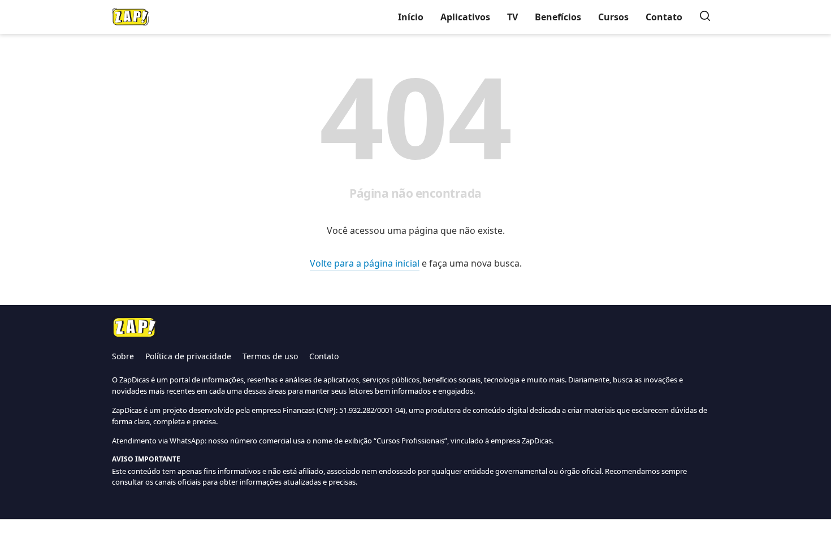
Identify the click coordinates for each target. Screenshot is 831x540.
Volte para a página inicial (364, 263)
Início (410, 17)
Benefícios (558, 17)
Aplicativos (465, 17)
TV (512, 17)
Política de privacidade (188, 356)
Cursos (613, 17)
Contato (664, 17)
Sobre (123, 356)
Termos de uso (270, 356)
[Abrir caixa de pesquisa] (705, 17)
